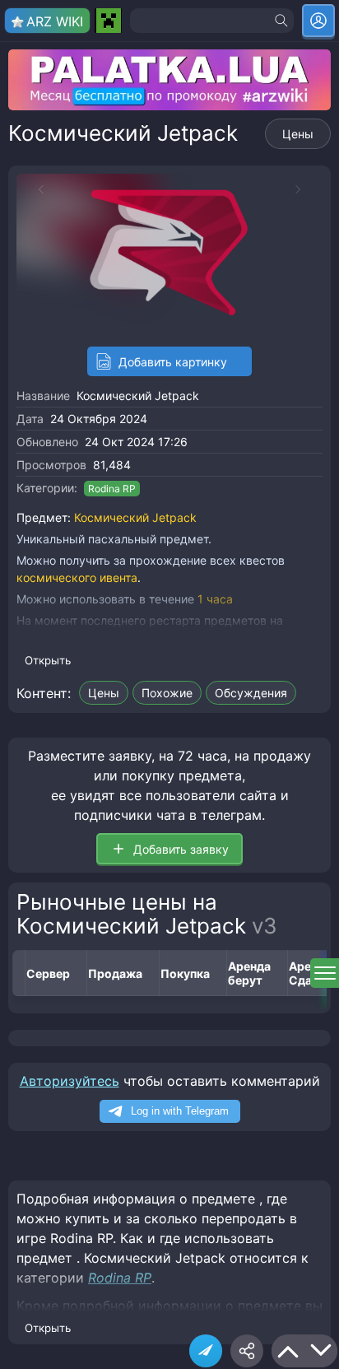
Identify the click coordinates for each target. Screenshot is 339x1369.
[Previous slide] (32, 189)
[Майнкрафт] (108, 20)
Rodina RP (112, 488)
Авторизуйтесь (69, 1081)
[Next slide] (306, 189)
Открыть (48, 660)
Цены (297, 134)
